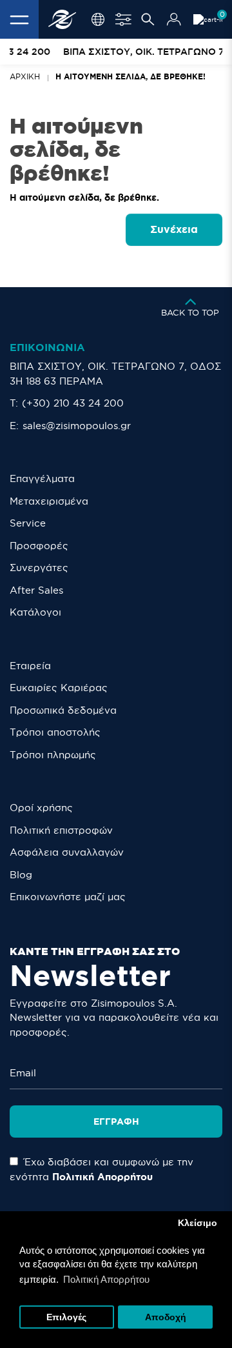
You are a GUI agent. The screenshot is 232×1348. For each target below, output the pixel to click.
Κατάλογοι (35, 612)
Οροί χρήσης (41, 807)
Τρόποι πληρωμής (53, 754)
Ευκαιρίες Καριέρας (59, 687)
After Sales (36, 590)
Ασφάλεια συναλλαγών (67, 852)
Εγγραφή (116, 1121)
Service (28, 523)
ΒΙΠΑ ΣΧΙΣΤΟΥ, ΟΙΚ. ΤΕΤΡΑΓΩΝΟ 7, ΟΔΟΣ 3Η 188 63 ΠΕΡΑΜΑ (115, 374)
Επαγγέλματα (42, 478)
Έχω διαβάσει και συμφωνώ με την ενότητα (101, 1169)
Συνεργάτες (39, 567)
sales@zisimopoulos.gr (77, 425)
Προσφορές (39, 545)
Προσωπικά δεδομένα (63, 710)
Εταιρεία (30, 665)
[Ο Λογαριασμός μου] (174, 19)
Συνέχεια (174, 229)
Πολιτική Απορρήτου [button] (106, 1279)
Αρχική (25, 76)
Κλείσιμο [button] (197, 1223)
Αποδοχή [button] (165, 1317)
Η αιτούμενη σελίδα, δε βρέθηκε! (130, 76)
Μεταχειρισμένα (49, 501)
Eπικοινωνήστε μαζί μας (68, 896)
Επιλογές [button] (66, 1317)
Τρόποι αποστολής (55, 732)
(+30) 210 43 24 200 (73, 402)
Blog (21, 874)
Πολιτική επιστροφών (61, 830)
